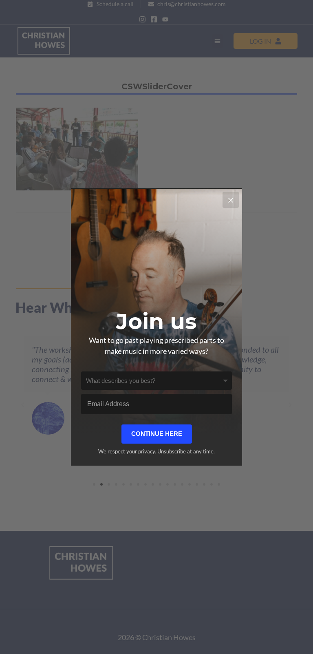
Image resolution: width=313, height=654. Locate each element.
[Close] (231, 200)
